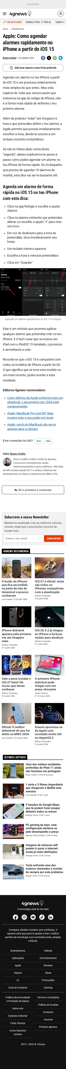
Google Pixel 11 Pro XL (38, 22)
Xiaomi (18, 972)
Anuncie (48, 1019)
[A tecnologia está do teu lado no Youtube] (33, 917)
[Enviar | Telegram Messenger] (60, 58)
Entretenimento (48, 958)
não (48, 441)
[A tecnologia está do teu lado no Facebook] (15, 917)
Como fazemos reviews (18, 1032)
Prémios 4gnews (48, 1026)
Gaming (48, 987)
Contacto (48, 1012)
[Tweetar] (49, 58)
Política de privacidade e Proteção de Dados (18, 999)
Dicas (48, 972)
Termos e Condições (48, 997)
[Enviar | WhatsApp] (55, 58)
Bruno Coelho (9, 58)
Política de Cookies (48, 1004)
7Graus (41, 1044)
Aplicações (18, 958)
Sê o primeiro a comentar (35, 490)
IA (18, 980)
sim (39, 441)
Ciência (48, 950)
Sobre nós (17, 1008)
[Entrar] (61, 14)
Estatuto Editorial (17, 1015)
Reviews (48, 965)
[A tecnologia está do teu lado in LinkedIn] (50, 917)
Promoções (48, 980)
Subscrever (54, 538)
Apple (18, 965)
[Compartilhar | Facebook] (43, 58)
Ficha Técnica (17, 1023)
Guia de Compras (17, 987)
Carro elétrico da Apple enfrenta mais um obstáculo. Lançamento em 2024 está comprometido (35, 402)
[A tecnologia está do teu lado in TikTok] (42, 917)
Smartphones (17, 950)
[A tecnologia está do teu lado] (21, 14)
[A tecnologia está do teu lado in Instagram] (24, 917)
